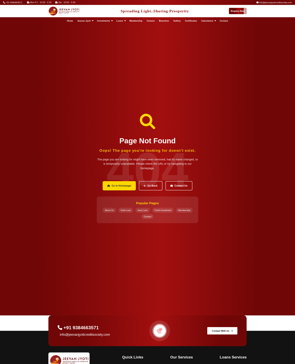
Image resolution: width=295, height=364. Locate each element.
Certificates (191, 21)
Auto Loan (143, 210)
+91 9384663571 (13, 2)
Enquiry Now (238, 11)
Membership (136, 21)
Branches (164, 21)
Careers (151, 21)
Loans (119, 21)
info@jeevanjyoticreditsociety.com (275, 2)
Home (70, 21)
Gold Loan (126, 210)
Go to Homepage (121, 185)
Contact (224, 21)
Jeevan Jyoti (84, 21)
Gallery (177, 21)
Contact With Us (220, 331)
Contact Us (180, 185)
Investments (103, 21)
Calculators (207, 21)
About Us (109, 210)
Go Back (152, 185)
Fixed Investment (163, 210)
